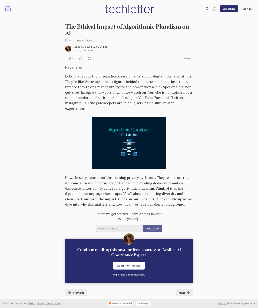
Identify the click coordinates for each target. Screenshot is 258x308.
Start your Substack (122, 303)
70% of (111, 92)
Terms (40, 303)
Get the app (143, 303)
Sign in (247, 9)
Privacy (31, 303)
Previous (78, 292)
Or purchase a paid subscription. (129, 274)
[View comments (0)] (80, 58)
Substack (222, 303)
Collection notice (52, 303)
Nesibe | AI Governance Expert (90, 47)
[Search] (207, 8)
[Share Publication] (214, 8)
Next (182, 292)
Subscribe (229, 9)
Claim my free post (129, 266)
